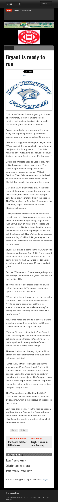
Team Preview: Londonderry (19, 471)
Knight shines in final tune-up (39, 443)
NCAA (17, 10)
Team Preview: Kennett (16, 460)
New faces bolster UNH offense (17, 443)
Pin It (25, 76)
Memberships (12, 493)
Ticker (23, 430)
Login (45, 479)
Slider (14, 430)
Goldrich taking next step (18, 465)
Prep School (26, 10)
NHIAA (9, 10)
